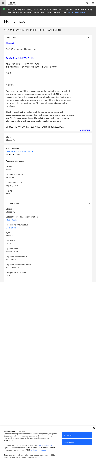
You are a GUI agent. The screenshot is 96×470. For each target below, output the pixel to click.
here (40, 457)
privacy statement (38, 450)
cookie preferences (45, 445)
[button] (94, 428)
